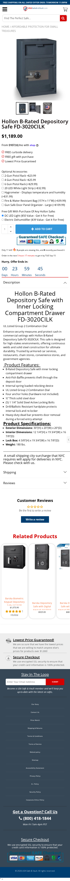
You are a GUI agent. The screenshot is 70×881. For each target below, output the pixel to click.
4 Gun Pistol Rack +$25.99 (20, 180)
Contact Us (35, 712)
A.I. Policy (35, 784)
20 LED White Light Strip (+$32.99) (25, 188)
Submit (55, 682)
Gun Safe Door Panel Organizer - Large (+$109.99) (35, 205)
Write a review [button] (35, 519)
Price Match (35, 720)
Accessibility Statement (35, 768)
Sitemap (35, 760)
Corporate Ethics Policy (35, 800)
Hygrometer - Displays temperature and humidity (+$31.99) (33, 194)
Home (5, 26)
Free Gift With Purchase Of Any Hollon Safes (28, 211)
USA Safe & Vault (29, 870)
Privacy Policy (35, 776)
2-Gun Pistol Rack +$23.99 (20, 175)
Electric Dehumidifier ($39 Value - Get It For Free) (34, 220)
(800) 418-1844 (37, 818)
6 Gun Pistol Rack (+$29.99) (21, 184)
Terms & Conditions (35, 736)
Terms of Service (35, 744)
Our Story (35, 704)
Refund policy (35, 752)
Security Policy (35, 792)
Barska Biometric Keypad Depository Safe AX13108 (14, 601)
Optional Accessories (14, 171)
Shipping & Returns (35, 728)
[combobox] (35, 18)
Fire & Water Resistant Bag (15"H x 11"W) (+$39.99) (35, 200)
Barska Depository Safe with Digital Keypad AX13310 (42, 605)
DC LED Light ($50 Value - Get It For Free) (29, 215)
